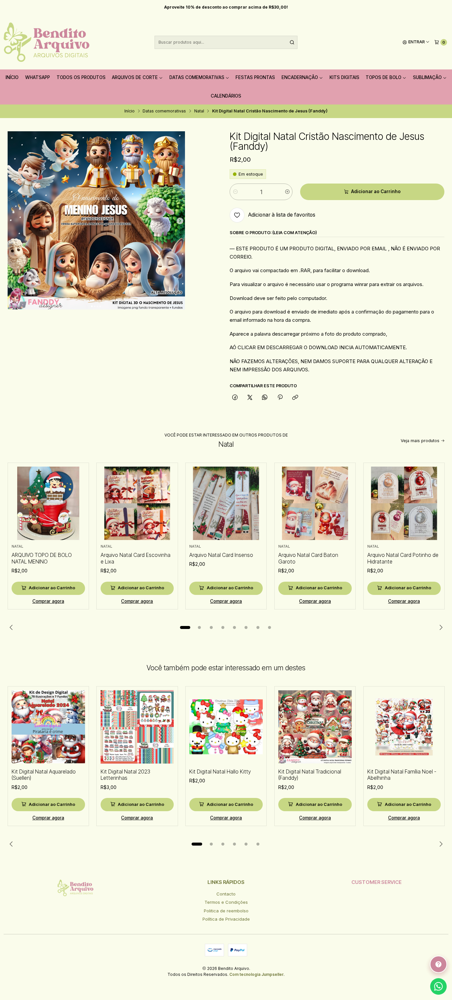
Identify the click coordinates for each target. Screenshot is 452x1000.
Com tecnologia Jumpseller (256, 974)
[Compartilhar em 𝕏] (250, 397)
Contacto (226, 893)
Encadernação (300, 77)
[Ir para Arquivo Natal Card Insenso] (226, 503)
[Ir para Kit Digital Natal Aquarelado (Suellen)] (48, 727)
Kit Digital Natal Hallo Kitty (220, 772)
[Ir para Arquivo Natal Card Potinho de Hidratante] (404, 503)
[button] (185, 628)
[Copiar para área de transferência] (295, 397)
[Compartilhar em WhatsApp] (265, 397)
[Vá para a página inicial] (46, 42)
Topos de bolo (383, 77)
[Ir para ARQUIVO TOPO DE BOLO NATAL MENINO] (48, 503)
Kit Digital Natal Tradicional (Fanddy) (309, 775)
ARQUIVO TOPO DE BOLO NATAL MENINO (42, 558)
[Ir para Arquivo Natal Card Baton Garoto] (315, 503)
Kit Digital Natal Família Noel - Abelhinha (401, 775)
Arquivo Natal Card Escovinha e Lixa (135, 558)
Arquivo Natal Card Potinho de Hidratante (402, 558)
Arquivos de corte (135, 77)
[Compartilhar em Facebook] (235, 397)
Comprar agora (48, 601)
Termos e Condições (226, 902)
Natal (199, 111)
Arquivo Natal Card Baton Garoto (308, 558)
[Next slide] (440, 628)
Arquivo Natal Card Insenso (221, 555)
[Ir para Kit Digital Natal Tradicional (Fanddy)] (315, 727)
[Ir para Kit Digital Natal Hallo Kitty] (226, 727)
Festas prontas (255, 77)
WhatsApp (37, 77)
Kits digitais (344, 77)
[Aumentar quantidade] (287, 192)
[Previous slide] (13, 628)
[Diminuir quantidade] (235, 192)
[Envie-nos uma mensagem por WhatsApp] (438, 986)
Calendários (226, 96)
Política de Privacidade (226, 919)
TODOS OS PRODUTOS (81, 77)
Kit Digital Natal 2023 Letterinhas (125, 775)
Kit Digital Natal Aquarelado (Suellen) (44, 775)
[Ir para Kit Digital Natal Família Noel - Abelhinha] (404, 727)
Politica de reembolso (226, 910)
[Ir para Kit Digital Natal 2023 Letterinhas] (137, 727)
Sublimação (427, 77)
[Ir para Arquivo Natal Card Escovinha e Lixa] (137, 503)
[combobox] (226, 42)
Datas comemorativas (196, 77)
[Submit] (291, 42)
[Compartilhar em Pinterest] (280, 397)
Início (12, 77)
